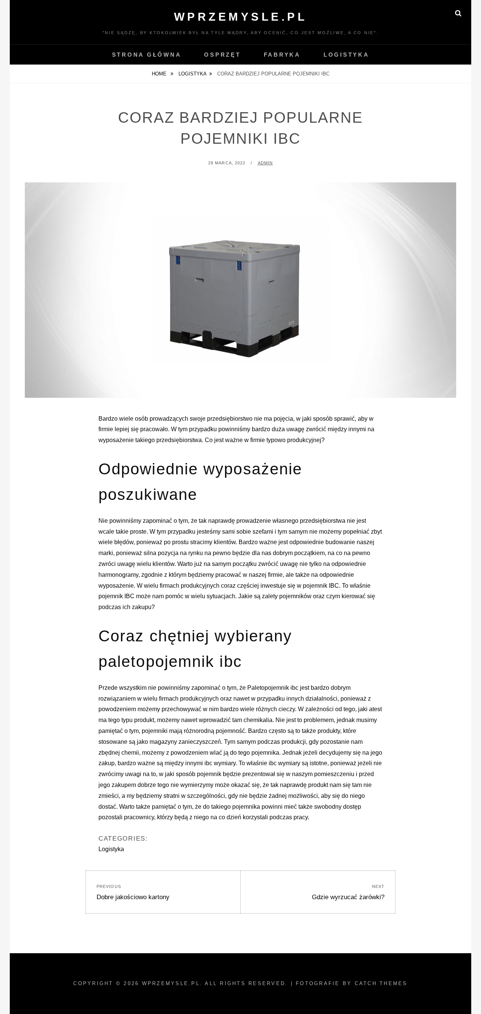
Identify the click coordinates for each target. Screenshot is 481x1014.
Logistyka (346, 54)
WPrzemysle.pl (240, 17)
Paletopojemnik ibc (272, 688)
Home (160, 74)
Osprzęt (222, 54)
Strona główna (147, 54)
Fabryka (282, 54)
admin (265, 163)
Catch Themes (381, 983)
